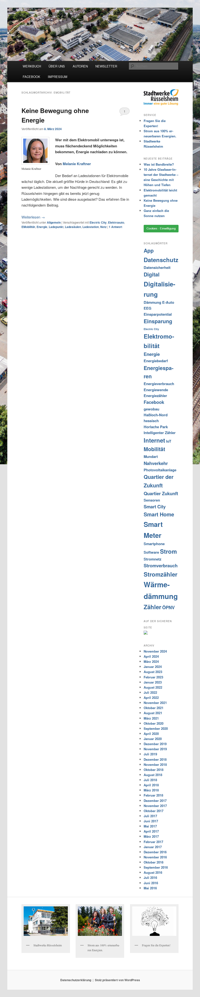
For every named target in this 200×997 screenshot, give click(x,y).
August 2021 (153, 713)
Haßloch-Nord (156, 415)
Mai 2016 (150, 888)
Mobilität (154, 449)
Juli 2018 (150, 780)
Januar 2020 (153, 738)
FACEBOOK (31, 76)
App (149, 250)
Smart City (155, 506)
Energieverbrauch (159, 383)
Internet (154, 440)
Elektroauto (116, 222)
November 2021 (155, 702)
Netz (103, 227)
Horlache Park (156, 426)
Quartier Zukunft (161, 493)
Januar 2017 (153, 847)
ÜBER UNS (57, 66)
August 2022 (153, 687)
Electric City (98, 222)
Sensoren (152, 500)
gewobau (151, 409)
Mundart (151, 456)
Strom (168, 551)
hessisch (151, 420)
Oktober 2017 (153, 810)
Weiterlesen (33, 216)
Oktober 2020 (153, 723)
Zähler (152, 607)
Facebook (154, 402)
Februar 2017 (153, 841)
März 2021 (151, 718)
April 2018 (151, 785)
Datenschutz (161, 260)
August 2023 (153, 671)
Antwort (115, 227)
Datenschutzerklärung (75, 980)
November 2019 (155, 749)
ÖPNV (168, 607)
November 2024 (155, 651)
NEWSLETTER (106, 66)
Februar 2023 (153, 677)
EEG (147, 308)
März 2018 (151, 790)
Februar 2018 (153, 795)
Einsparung (158, 321)
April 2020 (151, 733)
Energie (42, 227)
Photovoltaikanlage (160, 470)
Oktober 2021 (153, 707)
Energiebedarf (156, 360)
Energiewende (156, 389)
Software (151, 552)
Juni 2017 (151, 821)
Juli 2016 (150, 877)
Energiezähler (155, 395)
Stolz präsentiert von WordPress (117, 980)
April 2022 (151, 697)
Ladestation (90, 227)
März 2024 (151, 661)
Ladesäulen (73, 227)
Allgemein (54, 222)
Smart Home (159, 514)
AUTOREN (80, 66)
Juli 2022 (150, 692)
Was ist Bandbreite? (159, 164)
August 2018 (153, 774)
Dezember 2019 (155, 743)
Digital (152, 274)
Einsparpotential (158, 314)
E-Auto (168, 302)
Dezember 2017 (155, 800)
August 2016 (153, 872)
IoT (168, 441)
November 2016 (155, 857)
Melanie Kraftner (77, 163)
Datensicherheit (157, 267)
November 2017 (155, 805)
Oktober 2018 (153, 769)
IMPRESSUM (57, 76)
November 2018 (155, 764)
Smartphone (154, 543)
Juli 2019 (150, 754)
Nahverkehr (156, 463)
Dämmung (152, 302)
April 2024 (151, 656)
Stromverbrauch (161, 565)
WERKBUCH (32, 66)
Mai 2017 (150, 826)
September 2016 (156, 867)
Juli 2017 (150, 816)
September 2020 (156, 728)
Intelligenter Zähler (160, 432)
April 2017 (151, 831)
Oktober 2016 (153, 862)
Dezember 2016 (155, 852)
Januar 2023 (153, 682)
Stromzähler (160, 574)
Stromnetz (152, 559)
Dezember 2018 (155, 759)
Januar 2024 (153, 666)
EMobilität (28, 227)
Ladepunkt (56, 227)
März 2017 (151, 836)
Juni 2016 (151, 883)
